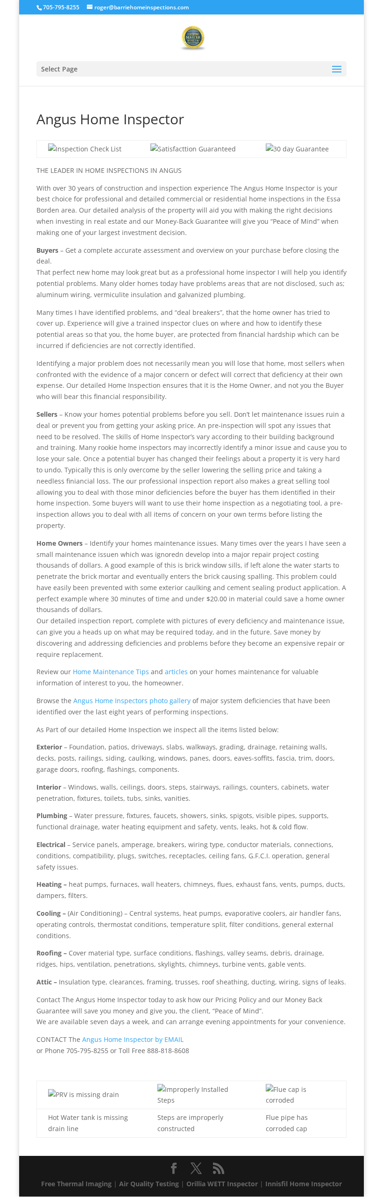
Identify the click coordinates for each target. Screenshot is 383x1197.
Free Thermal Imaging (76, 1183)
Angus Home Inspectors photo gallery (132, 700)
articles (176, 671)
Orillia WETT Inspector (222, 1183)
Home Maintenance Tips (111, 671)
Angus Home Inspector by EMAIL (133, 1039)
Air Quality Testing (149, 1183)
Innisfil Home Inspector (303, 1183)
